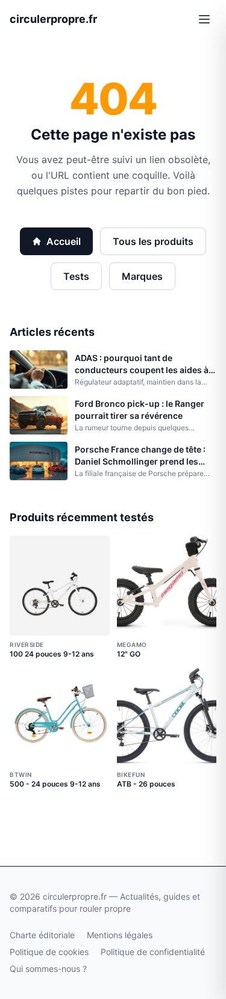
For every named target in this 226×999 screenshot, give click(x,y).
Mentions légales (119, 935)
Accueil (63, 241)
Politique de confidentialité (153, 952)
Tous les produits (153, 241)
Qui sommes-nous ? (48, 968)
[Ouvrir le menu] (204, 19)
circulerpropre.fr (53, 19)
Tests (76, 276)
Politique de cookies (49, 952)
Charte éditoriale (42, 935)
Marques (142, 276)
